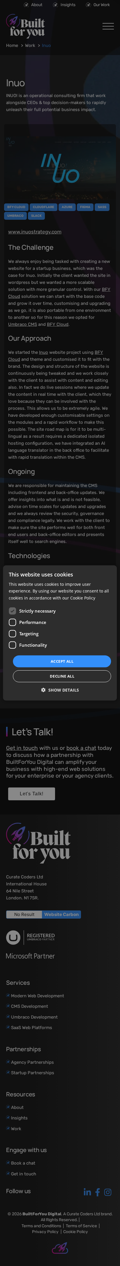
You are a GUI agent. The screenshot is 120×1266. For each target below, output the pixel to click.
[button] (60, 690)
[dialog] (60, 633)
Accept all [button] (62, 661)
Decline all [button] (62, 676)
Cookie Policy (82, 597)
